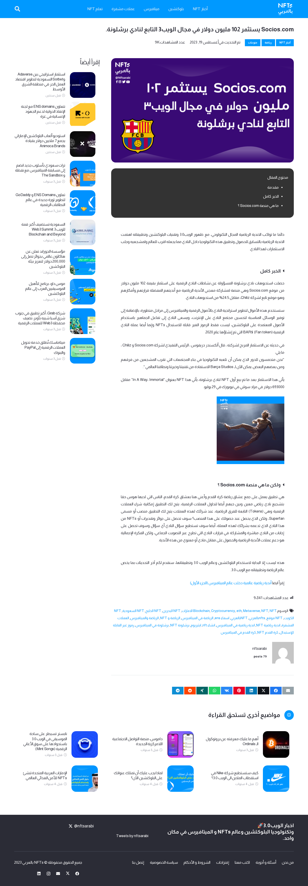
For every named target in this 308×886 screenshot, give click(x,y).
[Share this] (276, 690)
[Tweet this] (263, 690)
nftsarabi (259, 648)
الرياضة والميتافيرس (144, 618)
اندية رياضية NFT (268, 625)
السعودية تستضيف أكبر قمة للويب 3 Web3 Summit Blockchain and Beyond (43, 229)
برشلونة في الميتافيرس (152, 625)
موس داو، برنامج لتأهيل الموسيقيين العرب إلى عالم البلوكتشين (45, 289)
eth (239, 611)
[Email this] (288, 690)
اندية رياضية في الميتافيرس (235, 625)
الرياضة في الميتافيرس (197, 618)
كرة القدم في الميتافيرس (238, 632)
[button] (17, 9)
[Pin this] (239, 690)
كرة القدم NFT (267, 632)
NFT (264, 611)
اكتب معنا (242, 862)
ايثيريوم (196, 625)
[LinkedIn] (39, 874)
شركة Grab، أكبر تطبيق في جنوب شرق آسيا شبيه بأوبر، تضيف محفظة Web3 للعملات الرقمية (40, 318)
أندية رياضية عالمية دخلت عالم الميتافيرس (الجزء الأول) (230, 583)
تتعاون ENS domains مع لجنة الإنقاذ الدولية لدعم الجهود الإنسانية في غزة (43, 111)
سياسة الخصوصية (164, 862)
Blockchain (201, 611)
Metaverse (251, 611)
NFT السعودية (133, 611)
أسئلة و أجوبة (266, 862)
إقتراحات (222, 862)
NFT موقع (275, 618)
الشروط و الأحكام (197, 862)
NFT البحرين (171, 611)
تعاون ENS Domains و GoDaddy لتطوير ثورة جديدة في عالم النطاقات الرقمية (40, 200)
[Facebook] (77, 874)
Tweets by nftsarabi (132, 836)
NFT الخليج (153, 611)
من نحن (288, 862)
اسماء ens (222, 618)
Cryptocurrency (223, 611)
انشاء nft (208, 625)
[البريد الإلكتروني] (58, 874)
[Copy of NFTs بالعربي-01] (285, 9)
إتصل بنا (138, 862)
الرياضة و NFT (170, 618)
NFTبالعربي (239, 618)
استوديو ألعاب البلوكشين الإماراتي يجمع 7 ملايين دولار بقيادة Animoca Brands (40, 141)
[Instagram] (48, 874)
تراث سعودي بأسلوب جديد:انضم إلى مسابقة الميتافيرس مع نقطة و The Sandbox (40, 170)
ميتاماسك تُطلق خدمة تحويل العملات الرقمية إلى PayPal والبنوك (43, 347)
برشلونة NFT (179, 625)
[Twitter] (68, 874)
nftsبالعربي (257, 618)
